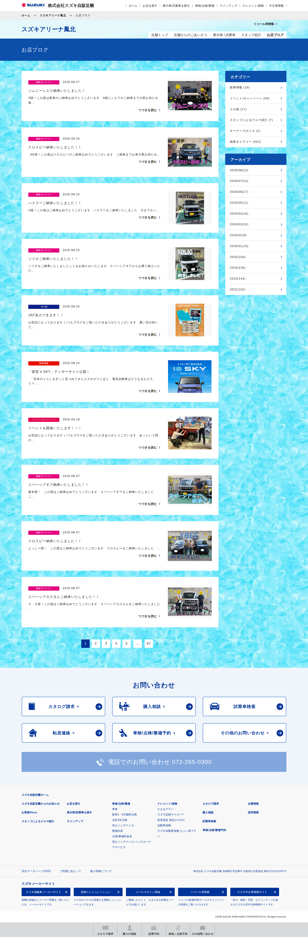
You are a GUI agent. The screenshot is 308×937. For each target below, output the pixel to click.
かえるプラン (165, 809)
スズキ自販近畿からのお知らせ (41, 803)
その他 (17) (238, 109)
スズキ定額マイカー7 (170, 814)
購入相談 (208, 812)
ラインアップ (228, 5)
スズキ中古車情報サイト (252, 891)
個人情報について (101, 871)
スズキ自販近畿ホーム (35, 794)
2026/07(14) (239, 181)
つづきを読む (147, 110)
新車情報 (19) (240, 87)
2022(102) (238, 289)
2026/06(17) (239, 191)
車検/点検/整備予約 (214, 830)
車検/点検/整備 (204, 5)
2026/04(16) (239, 213)
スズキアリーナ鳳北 (53, 15)
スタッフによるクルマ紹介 (38, 821)
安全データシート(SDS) (36, 871)
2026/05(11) (239, 202)
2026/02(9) (238, 235)
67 (149, 643)
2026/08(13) (239, 170)
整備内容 (117, 830)
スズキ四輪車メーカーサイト (43, 891)
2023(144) (238, 278)
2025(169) (238, 257)
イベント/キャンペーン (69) (250, 98)
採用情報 (253, 812)
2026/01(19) (239, 246)
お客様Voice (29, 812)
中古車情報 (276, 5)
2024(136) (238, 267)
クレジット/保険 (253, 5)
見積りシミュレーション (96, 891)
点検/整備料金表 (122, 836)
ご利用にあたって (70, 871)
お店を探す (150, 5)
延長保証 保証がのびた (171, 820)
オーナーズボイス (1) (245, 130)
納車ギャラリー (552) (245, 141)
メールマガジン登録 (148, 891)
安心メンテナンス (123, 825)
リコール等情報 (200, 891)
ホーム (133, 5)
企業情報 (253, 803)
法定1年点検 (119, 820)
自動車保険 (164, 825)
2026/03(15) (239, 224)
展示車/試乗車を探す (176, 5)
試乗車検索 (209, 821)
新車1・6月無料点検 (124, 814)
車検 (115, 809)
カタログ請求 (211, 803)
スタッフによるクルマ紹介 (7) (251, 120)
